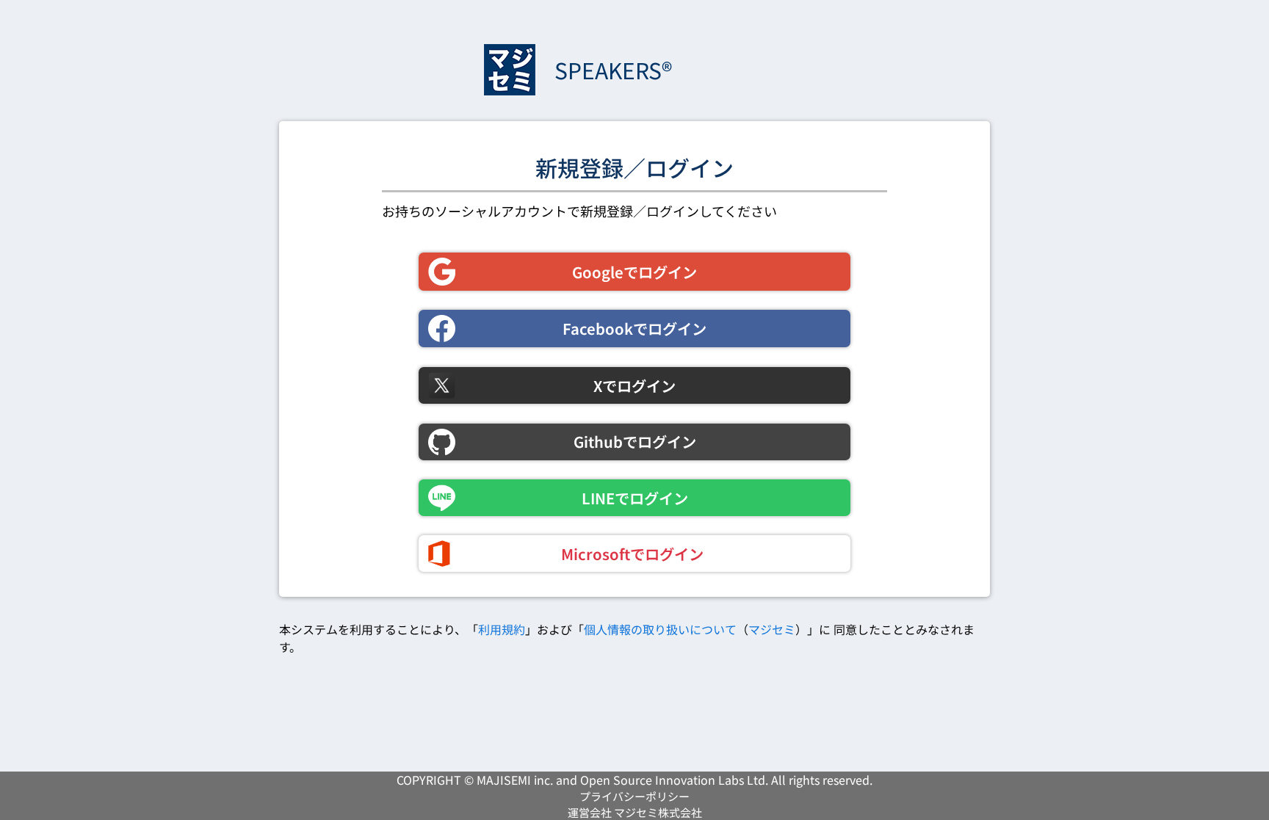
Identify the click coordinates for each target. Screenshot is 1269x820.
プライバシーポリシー (634, 796)
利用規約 (501, 629)
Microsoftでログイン (632, 554)
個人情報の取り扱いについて (660, 629)
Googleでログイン (634, 272)
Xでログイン (634, 385)
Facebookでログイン (634, 328)
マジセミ (771, 629)
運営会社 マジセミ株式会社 (635, 812)
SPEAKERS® (613, 70)
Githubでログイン (635, 441)
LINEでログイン (635, 498)
